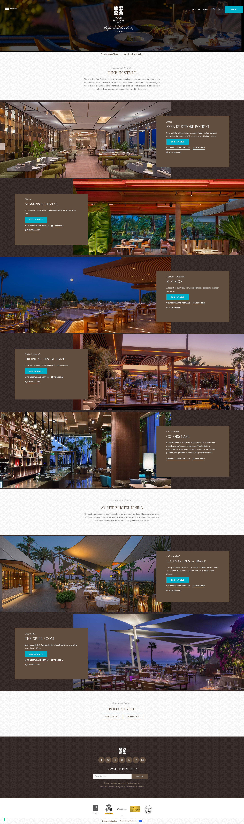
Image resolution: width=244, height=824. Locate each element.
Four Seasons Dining (110, 54)
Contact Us (111, 717)
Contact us (133, 717)
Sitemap (141, 787)
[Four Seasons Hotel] (118, 32)
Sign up (139, 776)
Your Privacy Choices (127, 821)
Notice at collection (109, 821)
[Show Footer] (122, 816)
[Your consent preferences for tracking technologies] (4, 819)
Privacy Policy (120, 787)
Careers (111, 787)
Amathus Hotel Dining (133, 54)
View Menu (200, 148)
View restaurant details (178, 148)
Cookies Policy (131, 787)
